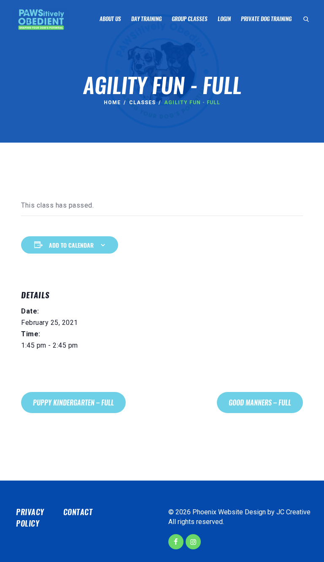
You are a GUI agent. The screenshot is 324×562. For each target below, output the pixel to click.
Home (112, 102)
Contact (78, 512)
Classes (142, 102)
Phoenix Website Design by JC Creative (251, 512)
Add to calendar (71, 245)
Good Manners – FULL (260, 402)
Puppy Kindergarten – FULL (73, 402)
